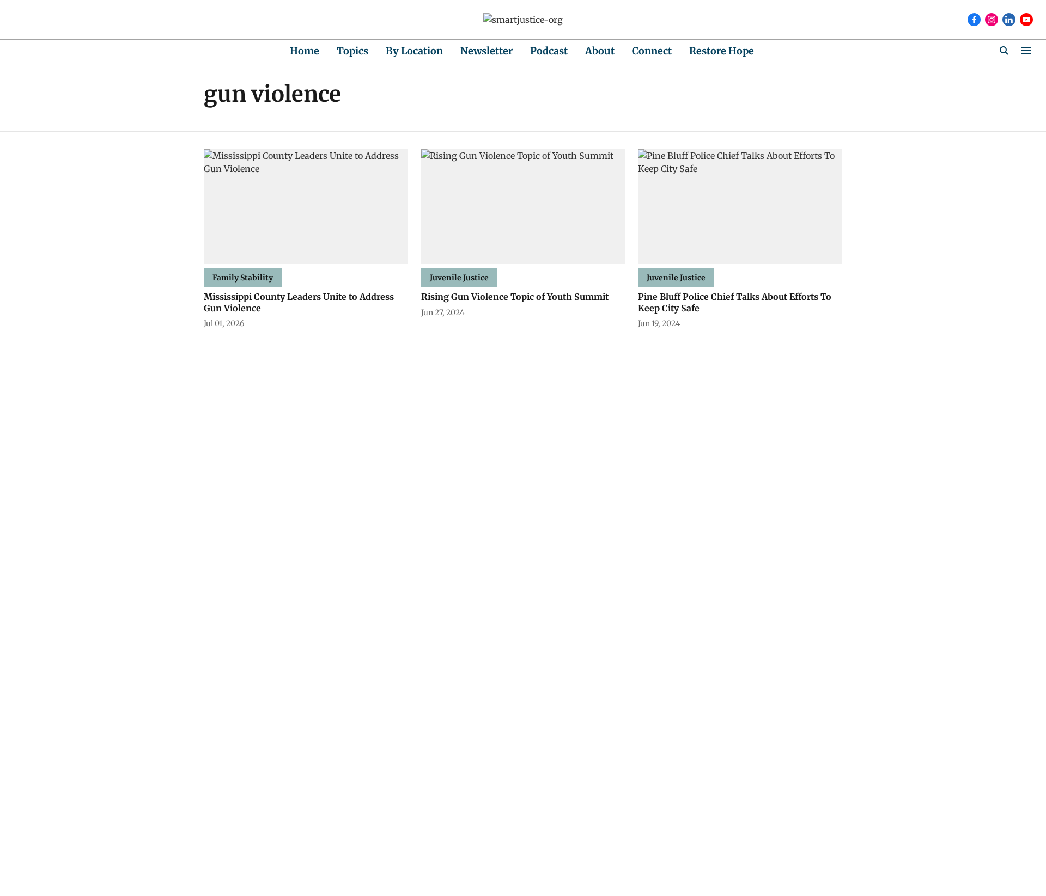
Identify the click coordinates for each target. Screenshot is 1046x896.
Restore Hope (721, 51)
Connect (652, 51)
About (600, 51)
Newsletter (486, 51)
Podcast (549, 51)
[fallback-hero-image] (306, 206)
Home (304, 51)
